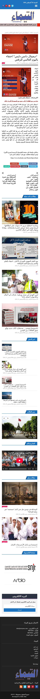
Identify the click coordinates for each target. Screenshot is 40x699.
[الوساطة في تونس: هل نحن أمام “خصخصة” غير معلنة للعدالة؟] (19, 493)
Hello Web (23, 696)
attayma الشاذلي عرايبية (30, 63)
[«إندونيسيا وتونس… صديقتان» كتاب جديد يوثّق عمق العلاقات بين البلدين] (20, 315)
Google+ (14, 163)
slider (31, 32)
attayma (34, 232)
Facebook (32, 163)
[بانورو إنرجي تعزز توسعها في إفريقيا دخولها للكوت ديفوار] (7, 395)
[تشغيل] (3, 469)
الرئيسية (36, 32)
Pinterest (14, 166)
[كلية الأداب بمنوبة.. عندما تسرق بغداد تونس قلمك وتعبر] (19, 427)
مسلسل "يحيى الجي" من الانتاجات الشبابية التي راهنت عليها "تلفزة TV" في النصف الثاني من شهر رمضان (32, 182)
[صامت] (33, 469)
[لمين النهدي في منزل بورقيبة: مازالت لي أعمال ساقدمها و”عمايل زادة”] (20, 281)
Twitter (23, 163)
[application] (19, 460)
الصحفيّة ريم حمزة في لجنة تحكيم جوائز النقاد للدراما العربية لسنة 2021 (9, 179)
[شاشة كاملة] (36, 469)
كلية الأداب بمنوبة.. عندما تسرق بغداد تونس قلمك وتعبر (20, 436)
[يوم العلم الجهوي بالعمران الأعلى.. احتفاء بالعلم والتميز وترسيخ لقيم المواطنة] (20, 248)
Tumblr (23, 166)
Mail (5, 166)
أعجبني (4, 506)
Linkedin (32, 166)
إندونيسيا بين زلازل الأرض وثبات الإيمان (24, 545)
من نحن (35, 647)
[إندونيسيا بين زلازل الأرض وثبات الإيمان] (19, 528)
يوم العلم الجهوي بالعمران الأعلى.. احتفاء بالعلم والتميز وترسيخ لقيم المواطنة (15, 353)
